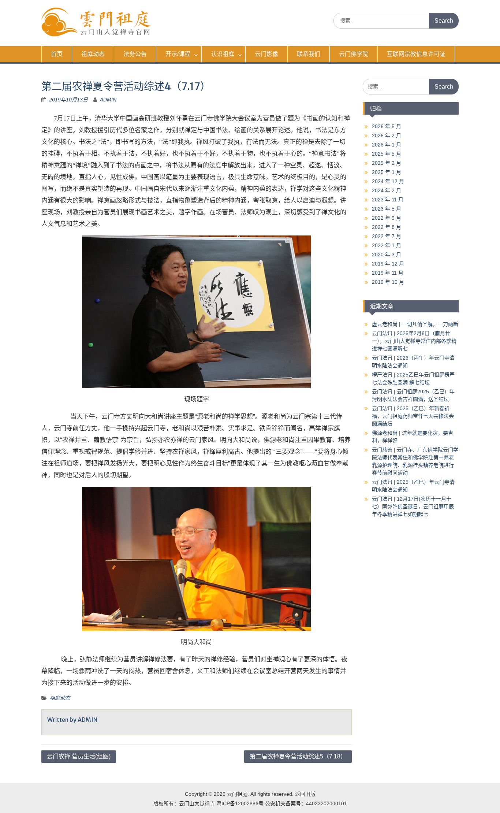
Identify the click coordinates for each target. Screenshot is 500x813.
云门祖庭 (237, 794)
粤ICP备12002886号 (240, 803)
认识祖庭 (222, 54)
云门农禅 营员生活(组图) (79, 756)
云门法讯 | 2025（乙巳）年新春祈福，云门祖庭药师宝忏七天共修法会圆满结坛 (413, 416)
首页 (57, 54)
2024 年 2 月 (386, 190)
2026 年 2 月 (386, 135)
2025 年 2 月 (386, 163)
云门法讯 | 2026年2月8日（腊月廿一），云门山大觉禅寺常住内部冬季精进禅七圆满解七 (414, 341)
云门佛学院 (353, 54)
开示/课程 (177, 54)
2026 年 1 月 (386, 145)
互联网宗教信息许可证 (416, 54)
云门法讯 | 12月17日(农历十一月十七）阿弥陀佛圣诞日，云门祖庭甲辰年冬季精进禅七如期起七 (413, 506)
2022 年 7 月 (386, 236)
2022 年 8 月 (386, 227)
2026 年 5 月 (386, 126)
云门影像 (266, 54)
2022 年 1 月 (386, 245)
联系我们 (308, 54)
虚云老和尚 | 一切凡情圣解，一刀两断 (415, 324)
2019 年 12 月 (388, 264)
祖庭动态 (93, 54)
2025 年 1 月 (386, 172)
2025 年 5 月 (386, 154)
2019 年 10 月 (388, 282)
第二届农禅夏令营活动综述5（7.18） (298, 756)
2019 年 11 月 (387, 273)
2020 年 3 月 (386, 254)
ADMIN (108, 100)
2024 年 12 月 (388, 181)
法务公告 (135, 54)
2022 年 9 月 (386, 218)
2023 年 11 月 (387, 200)
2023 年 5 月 (386, 209)
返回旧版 (305, 794)
